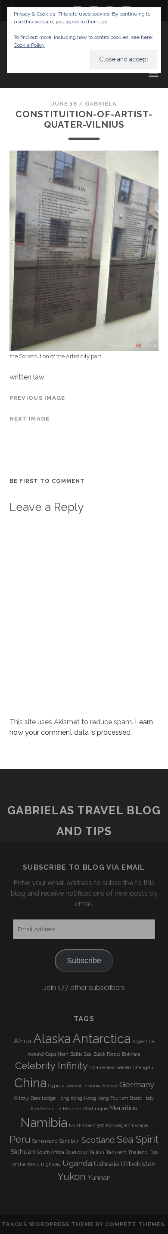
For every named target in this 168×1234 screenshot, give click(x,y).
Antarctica (101, 1038)
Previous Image (37, 398)
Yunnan (99, 1178)
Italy (149, 1098)
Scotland (98, 1139)
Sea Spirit (138, 1139)
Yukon (72, 1176)
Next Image (29, 418)
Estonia (92, 1085)
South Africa (50, 1152)
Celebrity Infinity (51, 1065)
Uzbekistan (138, 1164)
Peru (20, 1139)
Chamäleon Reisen (110, 1067)
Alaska (52, 1038)
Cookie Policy (29, 45)
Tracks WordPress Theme (47, 1224)
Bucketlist (31, 85)
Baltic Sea (81, 1054)
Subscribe (84, 960)
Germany (136, 1084)
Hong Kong (69, 1098)
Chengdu (143, 1067)
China (30, 1082)
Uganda (77, 1163)
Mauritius (123, 1108)
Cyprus (56, 1085)
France (110, 1085)
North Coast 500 (86, 1125)
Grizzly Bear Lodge (35, 1098)
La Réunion (68, 1108)
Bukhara (131, 1054)
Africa (22, 1041)
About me (28, 75)
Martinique (95, 1108)
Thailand (138, 1152)
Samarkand (45, 1141)
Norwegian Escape (127, 1125)
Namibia (43, 1122)
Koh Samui (43, 1108)
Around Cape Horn (48, 1054)
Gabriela (101, 103)
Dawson (74, 1085)
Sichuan (23, 1152)
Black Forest (106, 1054)
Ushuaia (106, 1164)
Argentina (143, 1041)
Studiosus (76, 1152)
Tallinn (96, 1152)
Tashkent (116, 1152)
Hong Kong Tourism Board (113, 1098)
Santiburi (69, 1141)
